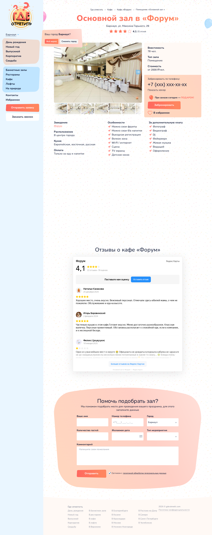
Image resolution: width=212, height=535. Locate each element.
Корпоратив (13, 56)
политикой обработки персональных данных (144, 473)
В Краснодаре (118, 518)
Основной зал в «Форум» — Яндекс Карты (127, 369)
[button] (57, 72)
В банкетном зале (97, 510)
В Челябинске (145, 522)
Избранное (13, 99)
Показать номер (157, 90)
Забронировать (164, 105)
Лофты (10, 83)
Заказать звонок (22, 116)
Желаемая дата (121, 430)
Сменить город (69, 41)
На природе (13, 88)
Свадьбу (72, 526)
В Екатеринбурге (120, 510)
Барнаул (11, 34)
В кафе (92, 518)
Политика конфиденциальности (174, 510)
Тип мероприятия (157, 430)
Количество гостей (87, 430)
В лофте (93, 522)
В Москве (116, 522)
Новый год (12, 46)
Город (150, 416)
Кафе (9, 79)
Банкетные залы (16, 70)
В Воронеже (95, 526)
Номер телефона (121, 416)
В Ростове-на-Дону (147, 510)
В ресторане (95, 514)
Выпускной (13, 51)
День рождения (16, 42)
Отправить (91, 473)
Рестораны (13, 74)
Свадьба (11, 60)
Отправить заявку (22, 107)
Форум (58, 126)
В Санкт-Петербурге (148, 518)
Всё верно (51, 41)
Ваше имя (82, 416)
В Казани (116, 514)
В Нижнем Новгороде (122, 526)
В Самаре (143, 514)
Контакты (12, 95)
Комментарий (85, 444)
